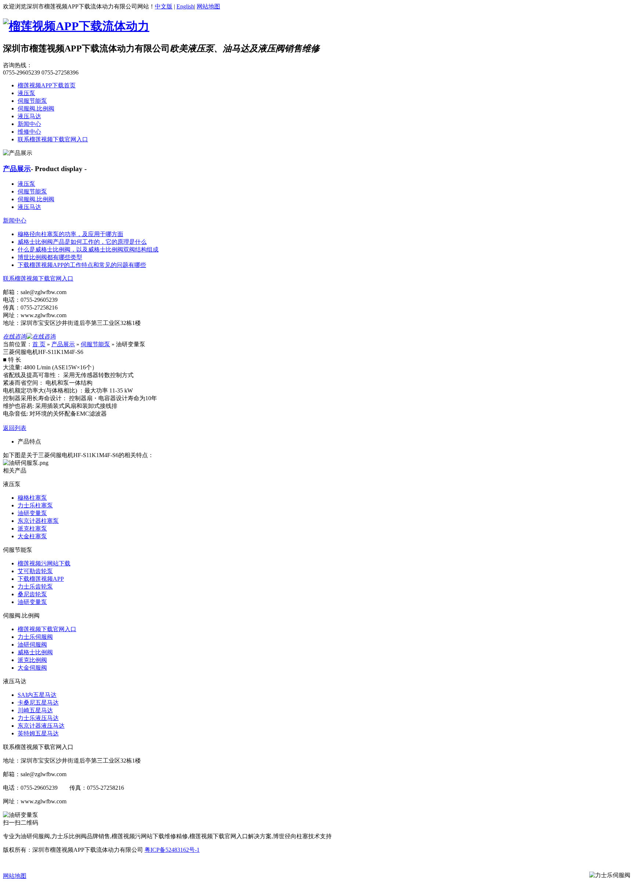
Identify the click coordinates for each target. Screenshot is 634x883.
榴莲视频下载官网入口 (47, 629)
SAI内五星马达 (37, 695)
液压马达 (29, 116)
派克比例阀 (32, 660)
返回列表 (14, 428)
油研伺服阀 (32, 644)
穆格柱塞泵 (32, 498)
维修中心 (29, 132)
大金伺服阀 (32, 668)
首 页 (38, 344)
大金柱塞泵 (32, 536)
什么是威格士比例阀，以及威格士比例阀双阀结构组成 (88, 249)
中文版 (163, 6)
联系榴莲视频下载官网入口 (53, 139)
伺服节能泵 (32, 101)
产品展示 (17, 169)
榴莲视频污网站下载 (44, 563)
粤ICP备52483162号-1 (172, 850)
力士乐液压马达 (38, 718)
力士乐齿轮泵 (35, 586)
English (185, 6)
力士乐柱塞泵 (35, 505)
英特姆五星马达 (38, 733)
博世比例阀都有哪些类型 (50, 257)
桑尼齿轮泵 (32, 594)
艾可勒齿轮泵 (35, 571)
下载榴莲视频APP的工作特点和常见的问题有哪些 (82, 265)
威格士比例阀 (35, 652)
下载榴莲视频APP (41, 579)
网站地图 (208, 6)
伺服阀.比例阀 (36, 108)
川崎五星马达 (35, 710)
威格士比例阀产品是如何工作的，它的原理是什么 (82, 242)
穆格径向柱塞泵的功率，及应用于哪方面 (70, 234)
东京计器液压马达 (41, 726)
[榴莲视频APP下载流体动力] (76, 26)
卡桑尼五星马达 (38, 702)
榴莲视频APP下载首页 (47, 85)
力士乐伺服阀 (35, 637)
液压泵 (26, 93)
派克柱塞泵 (32, 528)
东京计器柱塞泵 (38, 521)
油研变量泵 (32, 513)
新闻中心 (29, 124)
